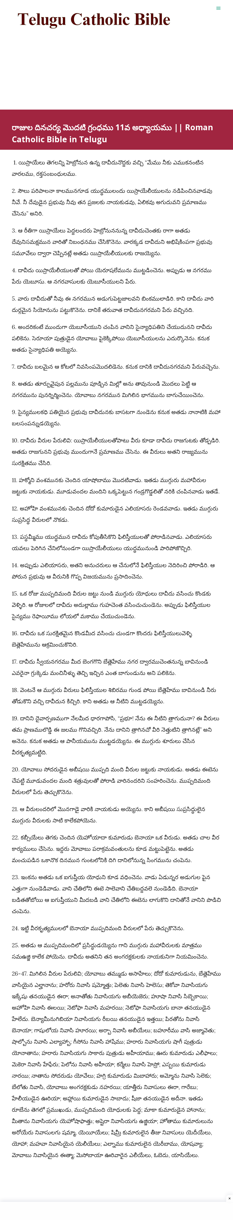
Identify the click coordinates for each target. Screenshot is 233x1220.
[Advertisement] (116, 78)
